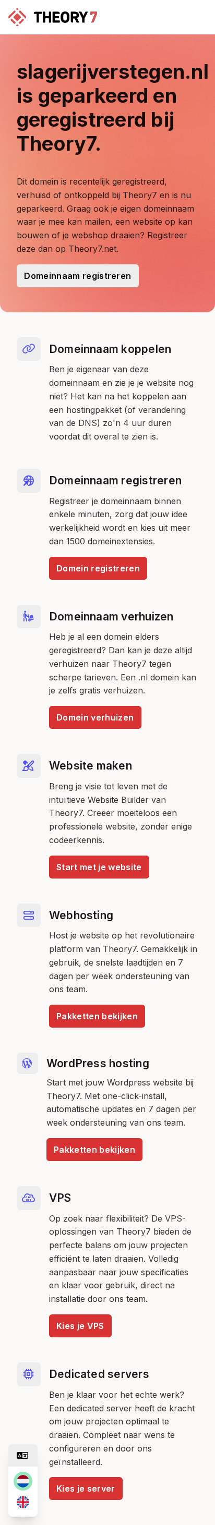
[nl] (23, 1481)
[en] (23, 1502)
